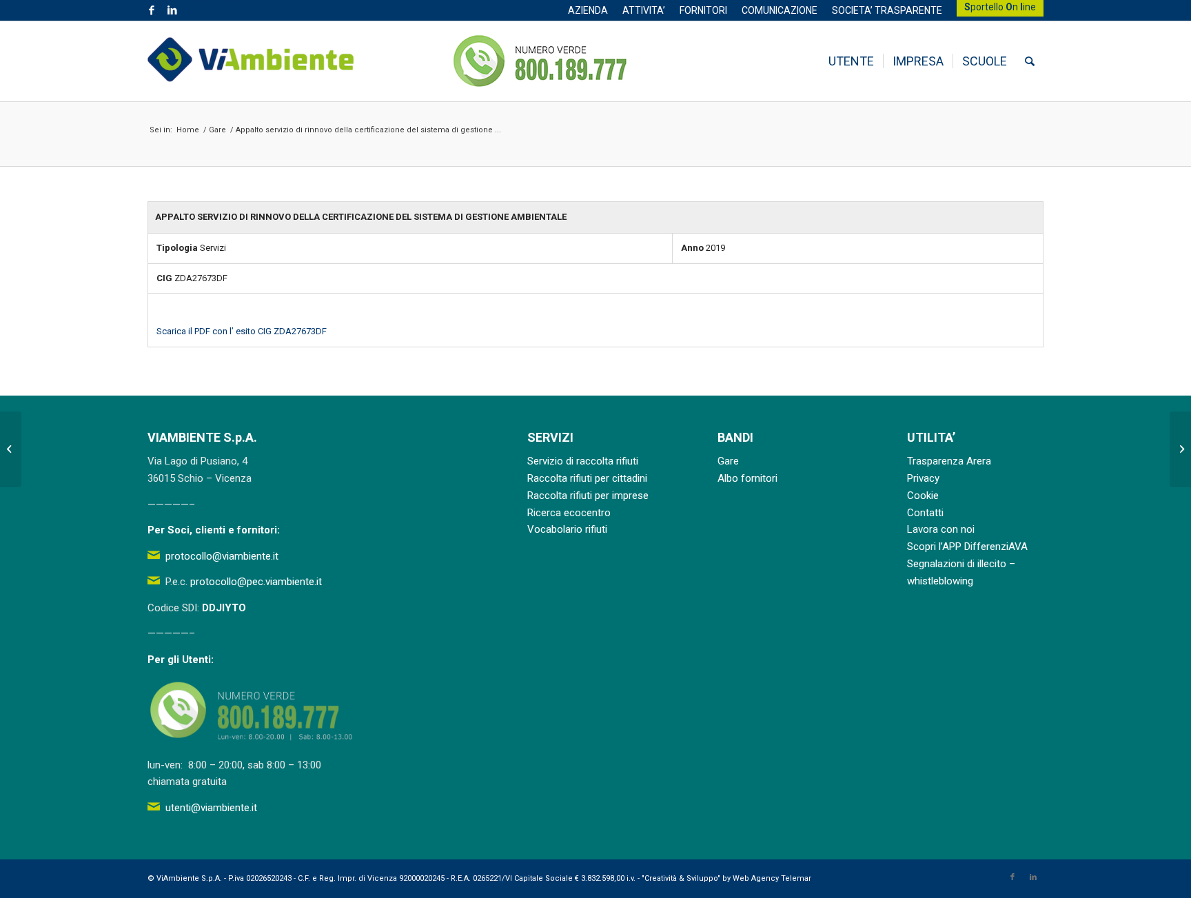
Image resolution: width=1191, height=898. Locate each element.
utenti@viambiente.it (211, 808)
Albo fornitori (747, 478)
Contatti (925, 513)
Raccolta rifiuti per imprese (588, 495)
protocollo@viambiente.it (221, 556)
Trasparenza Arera (949, 461)
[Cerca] (1030, 61)
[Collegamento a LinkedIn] (172, 10)
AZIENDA (588, 10)
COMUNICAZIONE (779, 10)
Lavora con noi (941, 529)
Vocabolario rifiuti (567, 529)
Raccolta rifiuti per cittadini (587, 478)
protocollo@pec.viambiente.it (256, 581)
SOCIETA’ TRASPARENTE (887, 10)
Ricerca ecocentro (569, 513)
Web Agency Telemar (772, 878)
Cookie (923, 495)
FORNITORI (703, 10)
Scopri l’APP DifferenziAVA (967, 546)
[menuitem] (588, 10)
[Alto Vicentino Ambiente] (250, 61)
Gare (728, 461)
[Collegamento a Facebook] (151, 10)
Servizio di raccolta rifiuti (582, 461)
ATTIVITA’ (643, 10)
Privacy (923, 478)
